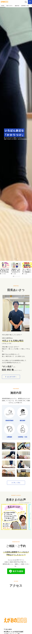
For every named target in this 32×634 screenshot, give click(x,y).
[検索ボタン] (26, 2)
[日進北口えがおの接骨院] (4, 2)
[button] (12, 276)
